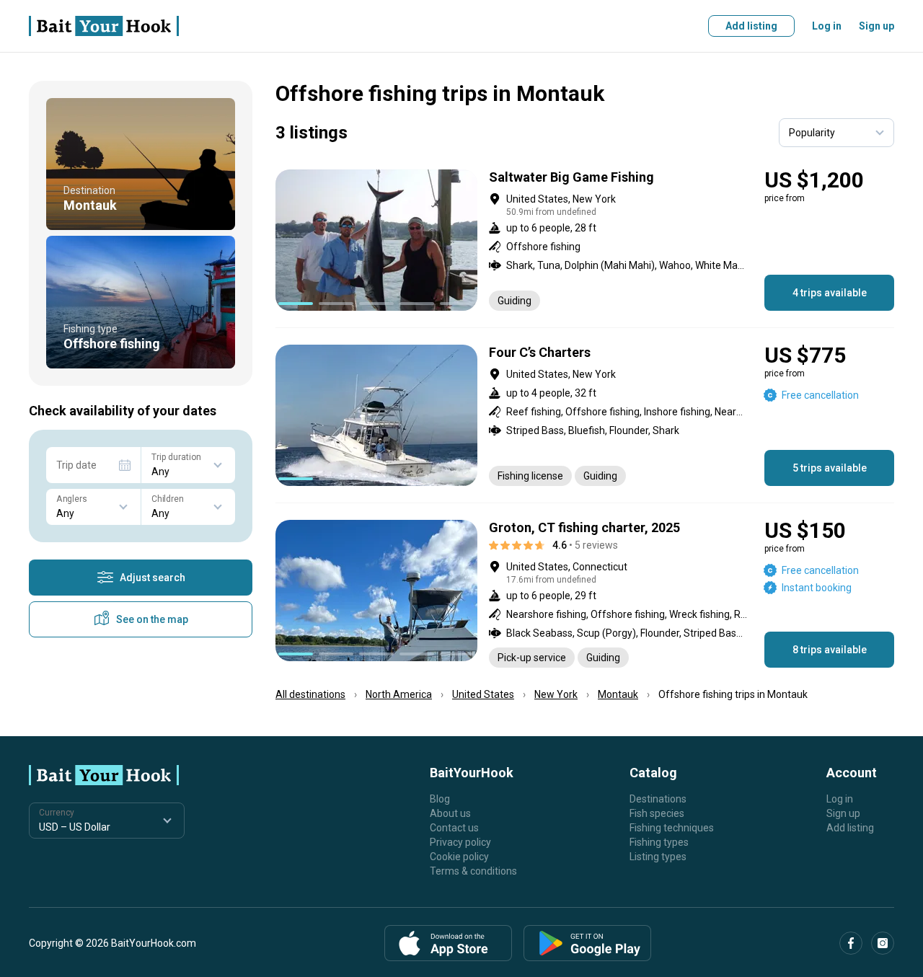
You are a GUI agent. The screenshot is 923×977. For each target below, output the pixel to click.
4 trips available (829, 293)
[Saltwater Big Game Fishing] (584, 240)
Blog (440, 799)
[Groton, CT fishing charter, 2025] (584, 594)
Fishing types (659, 842)
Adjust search (152, 577)
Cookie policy (459, 856)
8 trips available (829, 649)
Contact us (454, 828)
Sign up (876, 26)
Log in (827, 26)
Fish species (657, 813)
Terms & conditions (473, 871)
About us (450, 813)
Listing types (658, 856)
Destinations (658, 799)
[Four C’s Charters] (584, 415)
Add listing (751, 26)
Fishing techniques (672, 828)
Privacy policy (460, 842)
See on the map (152, 619)
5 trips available (829, 468)
